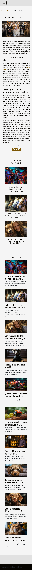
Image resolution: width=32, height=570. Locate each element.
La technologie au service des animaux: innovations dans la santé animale (16, 215)
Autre (8, 11)
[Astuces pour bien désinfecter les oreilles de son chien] (16, 499)
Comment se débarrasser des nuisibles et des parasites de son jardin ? (16, 425)
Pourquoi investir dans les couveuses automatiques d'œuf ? (15, 453)
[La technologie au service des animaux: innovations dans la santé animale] (16, 203)
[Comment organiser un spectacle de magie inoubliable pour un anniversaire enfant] (16, 175)
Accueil (3, 11)
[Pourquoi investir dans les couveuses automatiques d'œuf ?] (16, 442)
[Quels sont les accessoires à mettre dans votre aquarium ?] (16, 384)
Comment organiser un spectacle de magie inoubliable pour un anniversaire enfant (15, 189)
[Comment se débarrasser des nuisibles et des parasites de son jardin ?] (16, 413)
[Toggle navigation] (4, 3)
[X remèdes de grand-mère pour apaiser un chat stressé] (16, 528)
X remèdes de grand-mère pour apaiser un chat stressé (14, 540)
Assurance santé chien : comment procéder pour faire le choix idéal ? (16, 241)
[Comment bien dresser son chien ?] (16, 355)
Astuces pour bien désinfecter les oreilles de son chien (16, 511)
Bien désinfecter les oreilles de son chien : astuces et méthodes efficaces (14, 484)
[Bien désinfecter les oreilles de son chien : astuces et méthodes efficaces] (16, 470)
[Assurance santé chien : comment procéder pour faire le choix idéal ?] (16, 229)
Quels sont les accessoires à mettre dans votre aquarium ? (16, 396)
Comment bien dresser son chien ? (15, 365)
